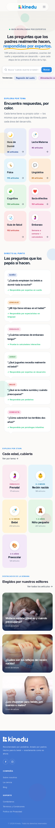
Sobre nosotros (10, 777)
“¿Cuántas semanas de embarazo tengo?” (25, 337)
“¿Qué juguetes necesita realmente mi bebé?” (26, 364)
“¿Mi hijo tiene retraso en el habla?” (26, 309)
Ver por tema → (10, 458)
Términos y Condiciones (14, 806)
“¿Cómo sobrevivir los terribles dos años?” (26, 420)
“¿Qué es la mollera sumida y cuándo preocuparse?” (27, 392)
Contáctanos (8, 801)
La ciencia (7, 782)
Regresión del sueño (25, 78)
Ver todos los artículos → (40, 586)
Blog (5, 787)
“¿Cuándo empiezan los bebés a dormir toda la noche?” (24, 282)
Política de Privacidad (12, 811)
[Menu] (44, 7)
